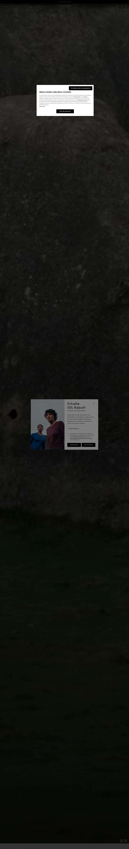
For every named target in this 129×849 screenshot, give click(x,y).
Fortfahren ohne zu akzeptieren (80, 88)
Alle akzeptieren (65, 111)
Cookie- (85, 97)
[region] (65, 100)
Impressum (42, 106)
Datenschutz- (77, 97)
